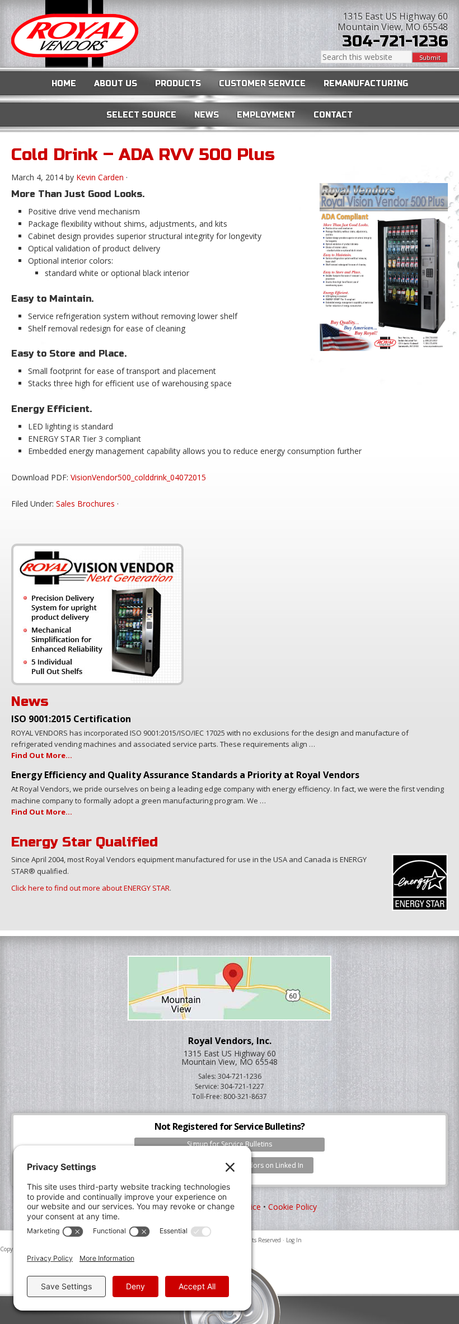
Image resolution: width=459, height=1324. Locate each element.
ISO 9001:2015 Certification (71, 719)
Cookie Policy (292, 1206)
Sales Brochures (85, 503)
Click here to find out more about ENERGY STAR (90, 888)
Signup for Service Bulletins (229, 1144)
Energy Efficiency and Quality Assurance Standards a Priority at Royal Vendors (185, 775)
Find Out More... (41, 755)
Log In (294, 1240)
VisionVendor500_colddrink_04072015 (138, 477)
